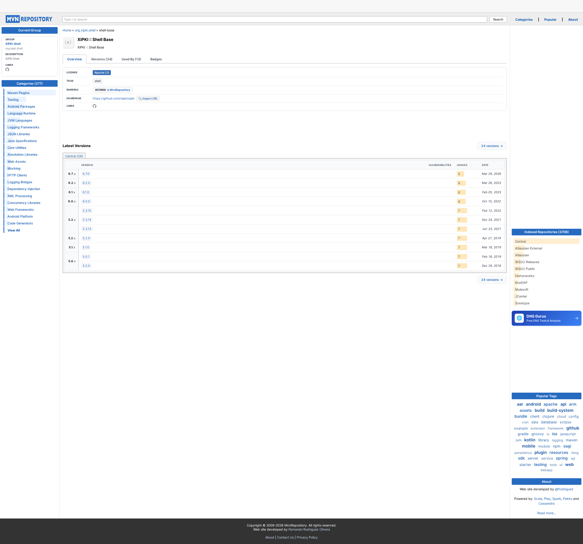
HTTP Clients (17, 175)
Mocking (14, 168)
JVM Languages (20, 120)
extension (538, 428)
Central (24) (74, 156)
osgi (567, 446)
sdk (522, 458)
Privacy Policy (307, 537)
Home (67, 30)
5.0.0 (86, 265)
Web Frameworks (21, 209)
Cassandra (547, 503)
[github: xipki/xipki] (94, 106)
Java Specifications (22, 141)
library (544, 440)
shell (98, 81)
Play (547, 499)
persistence (523, 453)
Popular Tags (546, 396)
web (569, 464)
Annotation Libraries (23, 154)
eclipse (565, 422)
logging (558, 440)
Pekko (567, 499)
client (535, 416)
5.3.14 (87, 219)
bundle (521, 416)
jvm (519, 440)
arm (572, 404)
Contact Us (285, 537)
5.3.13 (87, 229)
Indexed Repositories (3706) (546, 232)
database (549, 422)
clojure (548, 416)
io (548, 434)
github (572, 428)
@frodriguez (564, 489)
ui (561, 465)
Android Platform (20, 216)
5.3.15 (87, 210)
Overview (74, 59)
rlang (575, 453)
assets (526, 410)
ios (555, 434)
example (521, 428)
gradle (524, 434)
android (534, 404)
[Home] (30, 22)
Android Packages (21, 106)
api (563, 404)
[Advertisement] (291, 5)
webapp (546, 470)
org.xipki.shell (85, 30)
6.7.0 (86, 173)
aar (520, 404)
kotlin (530, 439)
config (574, 416)
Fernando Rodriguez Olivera (309, 529)
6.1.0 (86, 192)
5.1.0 (86, 247)
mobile (529, 446)
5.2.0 (86, 238)
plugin (541, 452)
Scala (538, 499)
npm (557, 446)
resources (559, 452)
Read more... (546, 513)
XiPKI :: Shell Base (95, 39)
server (534, 458)
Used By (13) (131, 59)
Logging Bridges (20, 182)
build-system (560, 410)
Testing (13, 100)
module (544, 446)
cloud (562, 416)
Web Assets (17, 161)
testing (541, 464)
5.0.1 (86, 256)
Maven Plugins (19, 93)
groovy (538, 434)
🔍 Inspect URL (148, 98)
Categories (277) (30, 83)
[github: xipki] (7, 69)
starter (525, 464)
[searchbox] (274, 19)
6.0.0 (86, 201)
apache (551, 404)
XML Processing (20, 196)
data (535, 422)
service (547, 458)
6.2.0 (86, 183)
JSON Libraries (19, 134)
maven (571, 440)
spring (562, 458)
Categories (524, 19)
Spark (556, 499)
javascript (568, 434)
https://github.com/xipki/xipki (113, 98)
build (540, 410)
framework (556, 428)
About (573, 19)
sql (573, 458)
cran (525, 422)
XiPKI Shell (12, 44)
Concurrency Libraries (24, 203)
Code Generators (20, 223)
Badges (156, 59)
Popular (550, 19)
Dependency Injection (24, 189)
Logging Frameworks (23, 127)
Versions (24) (102, 59)
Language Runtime (22, 113)
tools (554, 465)
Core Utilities (17, 148)
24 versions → (492, 146)
